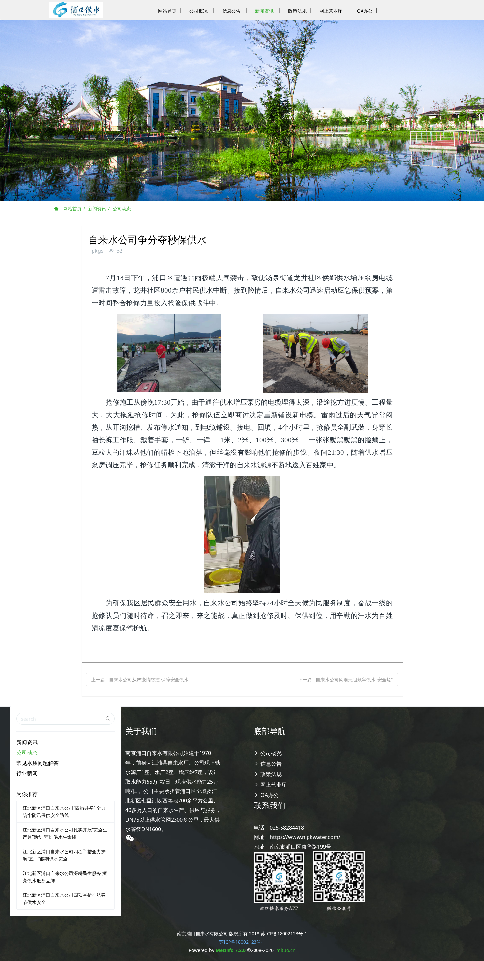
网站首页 (72, 208)
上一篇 (140, 679)
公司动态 (122, 208)
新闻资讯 (97, 208)
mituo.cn (286, 950)
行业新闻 (27, 773)
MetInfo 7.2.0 (231, 950)
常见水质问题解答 (37, 763)
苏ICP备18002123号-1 (242, 942)
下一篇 (345, 679)
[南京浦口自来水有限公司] (76, 10)
